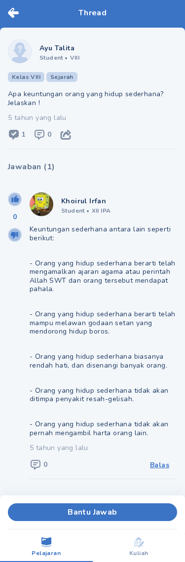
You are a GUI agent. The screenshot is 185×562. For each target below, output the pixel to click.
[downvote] (15, 235)
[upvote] (15, 199)
